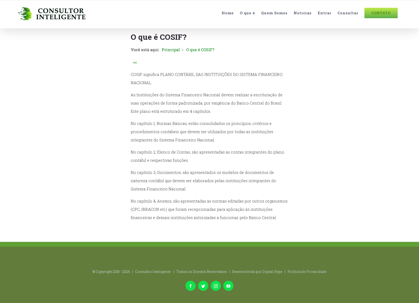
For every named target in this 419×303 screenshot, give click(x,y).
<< (135, 62)
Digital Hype (272, 271)
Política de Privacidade (307, 271)
